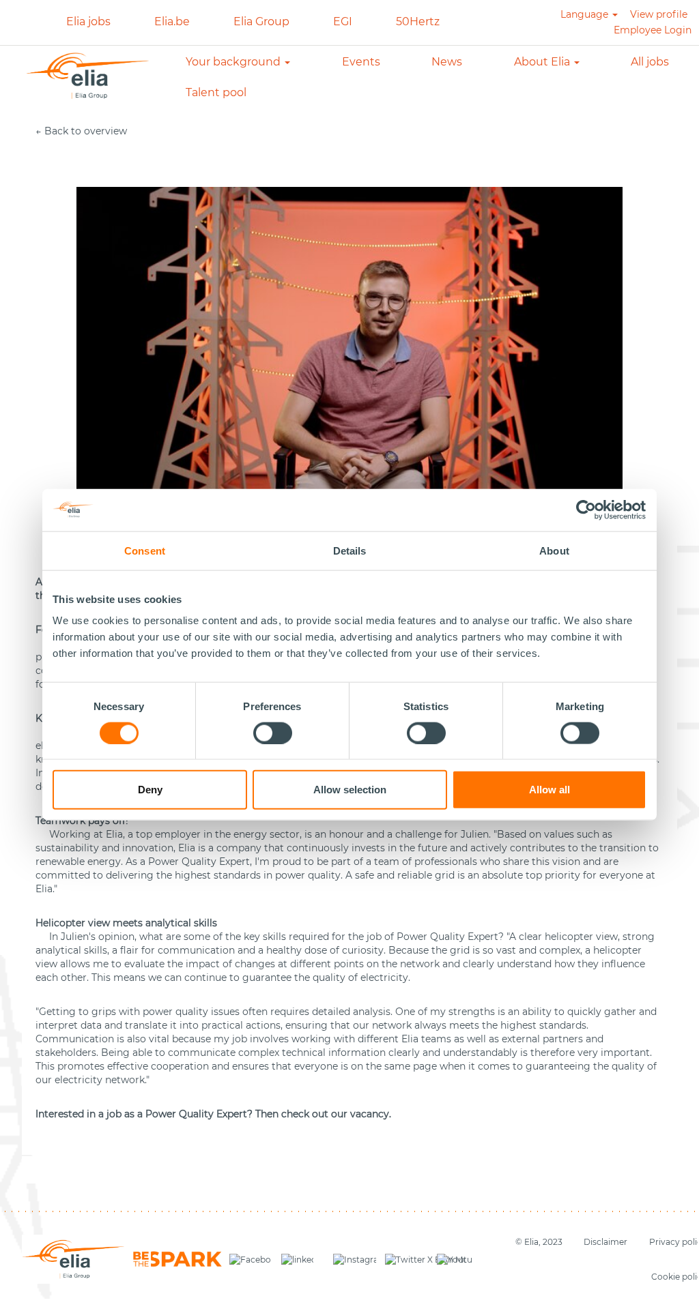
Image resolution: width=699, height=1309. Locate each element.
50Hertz (418, 21)
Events (361, 61)
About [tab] (554, 550)
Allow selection (349, 789)
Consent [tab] (144, 550)
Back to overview (85, 131)
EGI (342, 21)
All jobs (650, 61)
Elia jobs (88, 21)
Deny (150, 789)
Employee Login (652, 30)
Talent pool (216, 92)
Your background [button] (234, 61)
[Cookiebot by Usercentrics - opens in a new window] (586, 509)
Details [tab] (350, 550)
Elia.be (172, 21)
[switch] (272, 733)
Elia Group (261, 21)
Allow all (549, 789)
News (446, 61)
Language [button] (585, 14)
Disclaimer (605, 1242)
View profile (658, 14)
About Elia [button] (543, 61)
